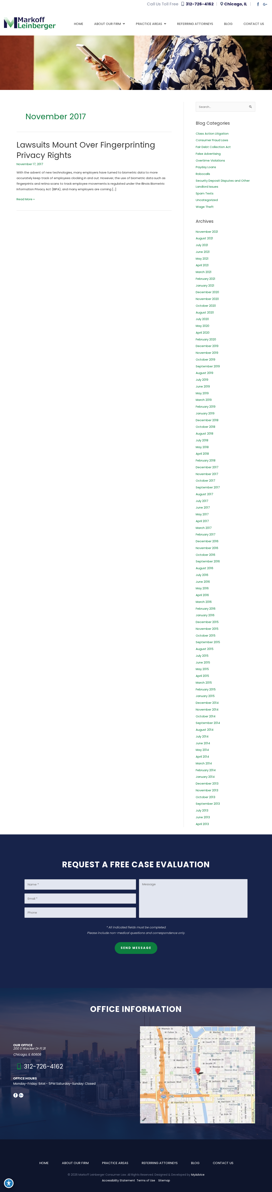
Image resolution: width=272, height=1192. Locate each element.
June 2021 (203, 252)
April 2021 (202, 265)
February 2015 (206, 689)
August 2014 (204, 730)
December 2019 (207, 346)
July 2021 (202, 245)
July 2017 (202, 501)
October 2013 (205, 797)
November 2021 (207, 232)
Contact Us (223, 1163)
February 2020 (206, 339)
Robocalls (203, 174)
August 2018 (204, 433)
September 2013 (208, 804)
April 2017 (202, 521)
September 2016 (208, 561)
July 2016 (202, 575)
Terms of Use (146, 1180)
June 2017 (203, 507)
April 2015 (202, 676)
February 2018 (205, 460)
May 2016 (202, 588)
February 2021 (205, 279)
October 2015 (205, 635)
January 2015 (205, 696)
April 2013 (202, 824)
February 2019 (205, 406)
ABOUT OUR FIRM (75, 1163)
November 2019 (207, 353)
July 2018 (202, 440)
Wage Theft (205, 207)
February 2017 (205, 534)
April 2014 (202, 756)
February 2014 (206, 770)
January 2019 (205, 413)
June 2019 (203, 386)
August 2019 (204, 373)
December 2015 (207, 622)
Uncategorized (207, 200)
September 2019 (208, 366)
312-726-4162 (200, 4)
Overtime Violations (210, 160)
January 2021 (205, 285)
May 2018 (202, 447)
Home (44, 1163)
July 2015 (202, 656)
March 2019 (204, 400)
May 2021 (202, 258)
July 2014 (202, 736)
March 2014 (204, 763)
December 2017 (207, 467)
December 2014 (207, 703)
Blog (195, 1163)
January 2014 (205, 777)
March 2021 (203, 272)
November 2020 (207, 299)
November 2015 (207, 629)
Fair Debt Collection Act (213, 147)
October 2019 (205, 359)
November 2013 (207, 790)
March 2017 (204, 528)
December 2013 (207, 783)
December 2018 (207, 420)
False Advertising (208, 154)
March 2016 (204, 602)
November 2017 (207, 474)
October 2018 (205, 427)
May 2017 (202, 514)
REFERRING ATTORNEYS (160, 1163)
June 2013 (203, 817)
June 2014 (203, 743)
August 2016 (204, 568)
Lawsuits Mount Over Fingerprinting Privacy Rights (86, 150)
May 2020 (202, 326)
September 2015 (208, 642)
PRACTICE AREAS (115, 1163)
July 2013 (202, 810)
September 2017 (208, 487)
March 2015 (204, 682)
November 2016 (207, 548)
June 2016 (203, 582)
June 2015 (203, 662)
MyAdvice (197, 1175)
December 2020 (207, 292)
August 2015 (204, 649)
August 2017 (204, 494)
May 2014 (202, 750)
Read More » (26, 199)
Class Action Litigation (212, 133)
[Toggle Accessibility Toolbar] (9, 1183)
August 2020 (205, 312)
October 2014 (205, 716)
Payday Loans (206, 167)
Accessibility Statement (118, 1180)
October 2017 (205, 480)
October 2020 (206, 306)
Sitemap (164, 1180)
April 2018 (202, 454)
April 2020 (202, 332)
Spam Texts (204, 193)
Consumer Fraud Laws (212, 140)
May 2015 (202, 669)
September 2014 (208, 723)
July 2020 (202, 319)
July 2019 (202, 380)
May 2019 (202, 393)
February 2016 (205, 608)
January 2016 (205, 615)
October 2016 (205, 555)
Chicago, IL (236, 4)
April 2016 (202, 595)
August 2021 (204, 238)
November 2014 (207, 709)
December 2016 (207, 541)
